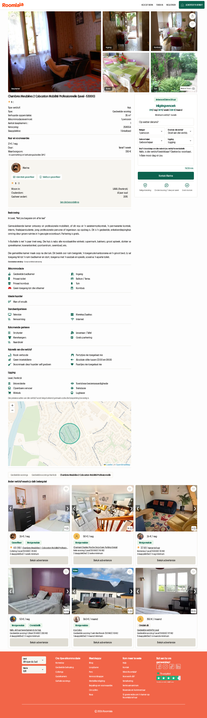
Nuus (91, 694)
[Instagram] (165, 667)
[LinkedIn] (178, 667)
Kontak (126, 667)
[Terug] (13, 20)
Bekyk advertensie (39, 560)
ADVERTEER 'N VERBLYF (194, 5)
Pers (91, 672)
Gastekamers (61, 676)
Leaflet (109, 464)
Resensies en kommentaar (134, 690)
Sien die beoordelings (69, 202)
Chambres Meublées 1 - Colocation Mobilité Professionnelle (47, 548)
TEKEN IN (159, 5)
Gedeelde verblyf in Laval (148, 630)
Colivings (59, 672)
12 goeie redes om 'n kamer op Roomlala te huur (136, 696)
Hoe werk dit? (129, 676)
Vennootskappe (96, 676)
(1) (19, 183)
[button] (12, 405)
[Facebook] (158, 667)
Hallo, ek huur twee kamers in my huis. (25, 630)
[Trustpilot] (168, 682)
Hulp (124, 663)
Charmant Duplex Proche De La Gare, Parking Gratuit (95, 547)
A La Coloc (77, 630)
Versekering (128, 681)
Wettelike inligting (97, 681)
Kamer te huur (154, 548)
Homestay (59, 663)
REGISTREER (171, 5)
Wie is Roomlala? (130, 672)
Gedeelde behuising (64, 667)
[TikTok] (171, 667)
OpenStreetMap (123, 464)
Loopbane (93, 667)
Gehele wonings (62, 681)
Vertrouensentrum (130, 685)
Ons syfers (93, 690)
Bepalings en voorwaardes (101, 685)
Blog (91, 663)
